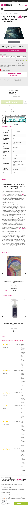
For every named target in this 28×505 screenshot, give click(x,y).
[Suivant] (23, 33)
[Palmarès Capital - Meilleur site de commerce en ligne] (14, 119)
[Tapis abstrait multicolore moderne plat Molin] (14, 266)
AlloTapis (2, 13)
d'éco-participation (16, 96)
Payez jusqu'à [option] (14, 1)
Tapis (7, 13)
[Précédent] (5, 33)
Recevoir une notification (13, 50)
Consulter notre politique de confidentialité (10, 494)
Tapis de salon (16, 13)
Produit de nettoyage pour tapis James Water (14, 324)
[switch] (3, 502)
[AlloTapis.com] (7, 5)
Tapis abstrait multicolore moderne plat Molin (14, 282)
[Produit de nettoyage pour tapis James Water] (14, 308)
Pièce (11, 13)
